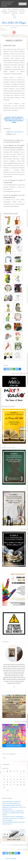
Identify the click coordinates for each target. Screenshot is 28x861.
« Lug (7, 790)
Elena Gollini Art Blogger (14, 22)
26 (10, 784)
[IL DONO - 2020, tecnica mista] (8, 278)
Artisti (9, 9)
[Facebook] (13, 17)
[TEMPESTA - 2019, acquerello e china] (18, 259)
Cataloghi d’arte (6, 13)
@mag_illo (14, 134)
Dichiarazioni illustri (13, 11)
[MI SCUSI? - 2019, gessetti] (8, 346)
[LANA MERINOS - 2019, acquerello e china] (18, 307)
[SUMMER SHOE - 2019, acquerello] (8, 230)
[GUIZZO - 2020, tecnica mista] (18, 327)
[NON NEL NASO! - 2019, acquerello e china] (8, 336)
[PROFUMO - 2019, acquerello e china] (18, 336)
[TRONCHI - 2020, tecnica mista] (18, 288)
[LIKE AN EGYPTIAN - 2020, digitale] (18, 269)
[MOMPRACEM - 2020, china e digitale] (18, 346)
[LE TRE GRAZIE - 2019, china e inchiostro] (8, 356)
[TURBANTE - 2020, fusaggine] (18, 356)
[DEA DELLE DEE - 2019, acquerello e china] (8, 307)
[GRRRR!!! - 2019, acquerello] (8, 250)
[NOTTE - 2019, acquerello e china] (8, 259)
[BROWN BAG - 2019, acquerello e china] (18, 221)
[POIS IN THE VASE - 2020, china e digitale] (8, 288)
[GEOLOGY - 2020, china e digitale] (18, 240)
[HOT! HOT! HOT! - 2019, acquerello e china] (18, 278)
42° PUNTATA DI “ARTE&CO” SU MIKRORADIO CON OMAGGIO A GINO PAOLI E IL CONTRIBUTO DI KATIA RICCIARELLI (13, 818)
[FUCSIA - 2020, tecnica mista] (8, 269)
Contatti (13, 14)
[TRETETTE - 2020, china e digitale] (18, 317)
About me (22, 13)
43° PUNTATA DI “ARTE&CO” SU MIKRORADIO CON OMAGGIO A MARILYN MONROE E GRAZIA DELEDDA (13, 812)
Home (4, 9)
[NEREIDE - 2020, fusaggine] (18, 298)
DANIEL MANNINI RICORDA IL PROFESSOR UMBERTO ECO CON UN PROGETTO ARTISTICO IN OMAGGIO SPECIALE (13, 807)
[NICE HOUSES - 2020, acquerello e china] (8, 298)
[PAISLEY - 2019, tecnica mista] (8, 221)
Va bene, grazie (22, 3)
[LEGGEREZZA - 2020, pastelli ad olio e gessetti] (18, 250)
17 (4, 782)
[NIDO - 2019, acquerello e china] (8, 327)
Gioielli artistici (15, 9)
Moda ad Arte (22, 11)
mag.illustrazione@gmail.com (17, 131)
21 (17, 782)
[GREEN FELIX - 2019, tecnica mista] (8, 317)
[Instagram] (15, 17)
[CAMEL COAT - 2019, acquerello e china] (18, 230)
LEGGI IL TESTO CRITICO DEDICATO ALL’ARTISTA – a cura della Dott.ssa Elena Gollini (14, 120)
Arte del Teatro (14, 13)
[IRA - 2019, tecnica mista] (8, 240)
